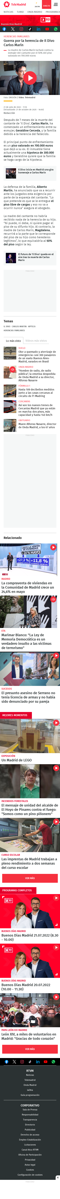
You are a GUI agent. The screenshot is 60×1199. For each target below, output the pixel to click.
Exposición (8, 756)
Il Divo (7, 327)
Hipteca (31, 327)
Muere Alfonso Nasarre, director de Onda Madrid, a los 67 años (10, 425)
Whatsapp (55, 29)
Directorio (30, 1125)
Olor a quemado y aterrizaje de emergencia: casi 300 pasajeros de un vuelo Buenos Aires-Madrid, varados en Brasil (10, 353)
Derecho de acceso (30, 1135)
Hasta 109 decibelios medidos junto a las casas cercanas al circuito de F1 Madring (10, 391)
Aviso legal (30, 1165)
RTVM (30, 1070)
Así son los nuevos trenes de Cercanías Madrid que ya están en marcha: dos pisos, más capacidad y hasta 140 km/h (10, 406)
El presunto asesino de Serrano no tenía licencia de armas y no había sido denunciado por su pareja (30, 669)
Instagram (21, 29)
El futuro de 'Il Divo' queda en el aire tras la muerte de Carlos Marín (11, 258)
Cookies (30, 1170)
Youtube (47, 29)
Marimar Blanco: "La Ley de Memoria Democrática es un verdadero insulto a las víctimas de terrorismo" (28, 612)
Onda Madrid (34, 12)
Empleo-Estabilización (30, 1140)
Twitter (13, 29)
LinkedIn (38, 29)
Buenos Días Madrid (13, 931)
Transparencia (30, 1120)
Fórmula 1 (24, 386)
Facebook (4, 29)
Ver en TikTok (30, 1062)
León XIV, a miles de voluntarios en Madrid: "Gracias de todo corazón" (30, 1010)
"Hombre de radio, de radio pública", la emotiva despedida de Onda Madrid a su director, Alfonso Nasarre (10, 372)
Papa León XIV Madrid (14, 1030)
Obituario (24, 420)
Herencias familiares (16, 36)
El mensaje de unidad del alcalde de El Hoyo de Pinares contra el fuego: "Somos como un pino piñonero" (30, 781)
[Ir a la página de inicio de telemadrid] (15, 4)
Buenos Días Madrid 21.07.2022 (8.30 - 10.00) (30, 911)
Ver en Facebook (6, 1062)
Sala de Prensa (30, 1110)
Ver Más (30, 878)
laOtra (30, 1090)
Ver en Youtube (45, 1062)
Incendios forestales (14, 801)
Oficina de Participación (30, 1155)
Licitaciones (30, 1145)
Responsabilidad (30, 1115)
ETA (3, 631)
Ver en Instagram (22, 1062)
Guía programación (30, 1095)
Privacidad (30, 1160)
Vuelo (21, 348)
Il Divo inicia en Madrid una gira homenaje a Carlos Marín (11, 173)
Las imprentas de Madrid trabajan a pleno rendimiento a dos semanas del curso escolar (30, 835)
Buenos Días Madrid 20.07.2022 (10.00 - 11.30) (30, 961)
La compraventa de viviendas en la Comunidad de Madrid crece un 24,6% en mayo (28, 559)
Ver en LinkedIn (38, 1062)
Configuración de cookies (30, 1175)
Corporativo (30, 1105)
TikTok (30, 29)
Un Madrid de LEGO (30, 736)
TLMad (20, 12)
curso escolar (10, 855)
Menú (55, 4)
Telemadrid (30, 1080)
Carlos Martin (19, 327)
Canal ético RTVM (30, 1150)
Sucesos (6, 689)
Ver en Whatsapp (53, 1062)
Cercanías (24, 401)
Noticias (8, 12)
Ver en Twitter (14, 1062)
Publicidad (30, 1130)
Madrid (5, 579)
